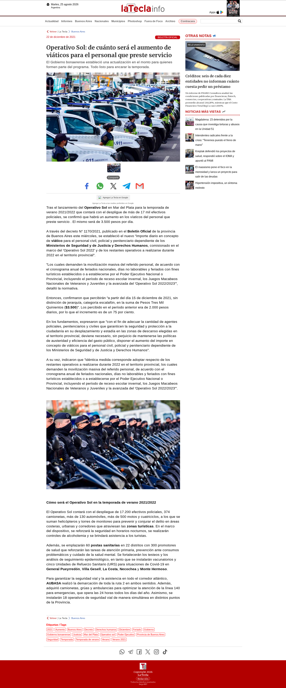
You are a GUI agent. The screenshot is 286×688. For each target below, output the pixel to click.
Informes (66, 21)
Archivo (170, 21)
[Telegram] (130, 651)
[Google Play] (221, 12)
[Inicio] (48, 4)
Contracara (188, 21)
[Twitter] (148, 651)
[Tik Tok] (165, 651)
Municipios (118, 21)
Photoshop (135, 21)
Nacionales (102, 21)
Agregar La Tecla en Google (115, 197)
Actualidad (52, 21)
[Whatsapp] (122, 651)
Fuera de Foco (153, 21)
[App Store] (217, 12)
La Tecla (63, 31)
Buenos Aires (83, 21)
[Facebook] (139, 651)
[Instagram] (156, 651)
